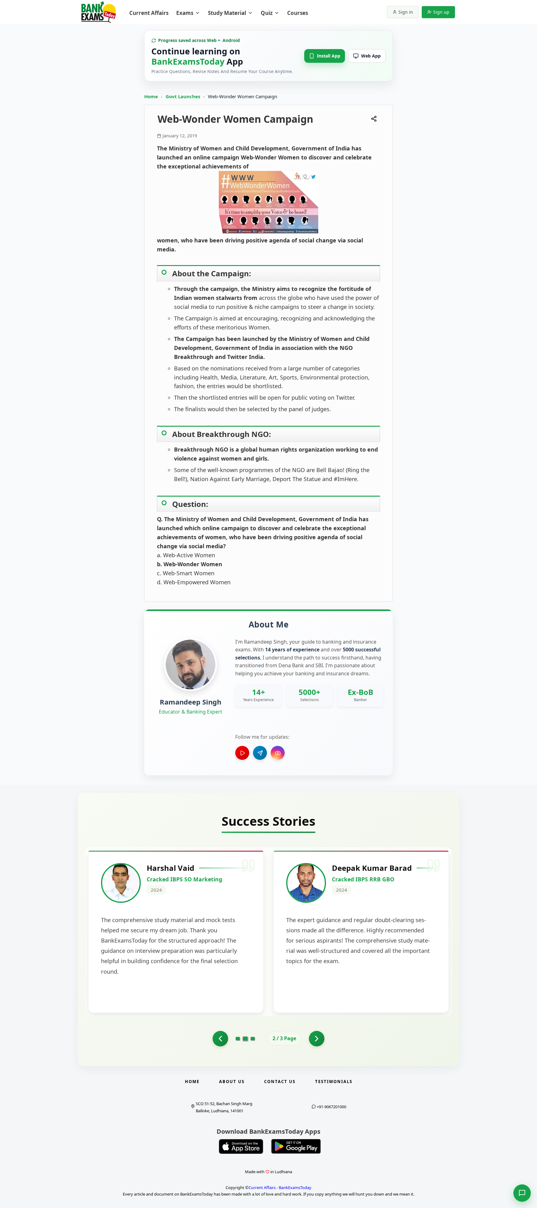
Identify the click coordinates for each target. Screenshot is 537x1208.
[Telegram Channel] (260, 753)
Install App (328, 56)
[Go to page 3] (252, 1038)
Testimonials (333, 1081)
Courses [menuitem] (297, 12)
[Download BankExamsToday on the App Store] (241, 1146)
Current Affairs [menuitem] (148, 12)
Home (151, 96)
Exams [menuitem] (184, 12)
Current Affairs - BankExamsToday (280, 1187)
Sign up (441, 12)
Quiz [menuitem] (267, 12)
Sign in (405, 12)
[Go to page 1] (220, 1038)
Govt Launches (183, 96)
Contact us (280, 1081)
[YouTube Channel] (242, 753)
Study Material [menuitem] (227, 12)
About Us (232, 1081)
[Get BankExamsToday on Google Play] (296, 1146)
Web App (371, 56)
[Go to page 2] (245, 1038)
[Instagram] (278, 753)
